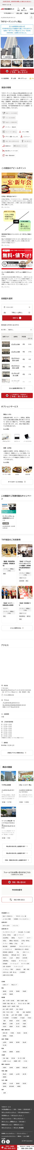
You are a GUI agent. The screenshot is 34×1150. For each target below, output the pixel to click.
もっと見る (6, 429)
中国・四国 (19, 13)
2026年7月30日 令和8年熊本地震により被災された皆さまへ (17, 1)
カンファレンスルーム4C (15, 359)
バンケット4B (15, 352)
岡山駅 (32, 13)
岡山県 (26, 13)
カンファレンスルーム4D (15, 367)
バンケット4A (15, 344)
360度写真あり (8, 57)
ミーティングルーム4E (15, 374)
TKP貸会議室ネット (9, 13)
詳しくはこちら (5, 207)
